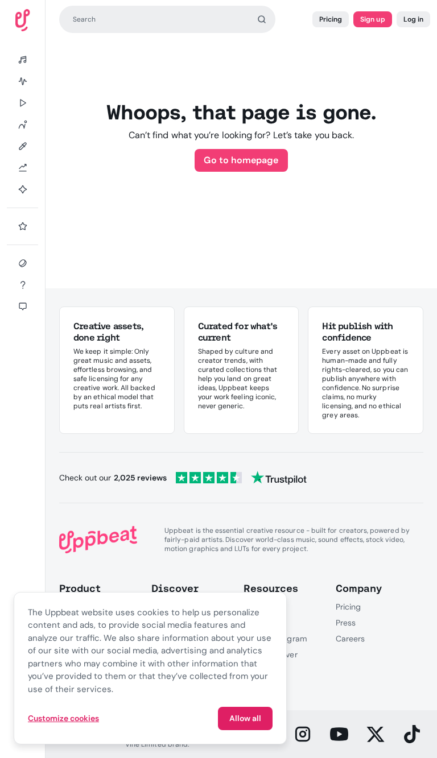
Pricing (330, 19)
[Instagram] (303, 734)
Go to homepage (241, 160)
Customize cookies (63, 718)
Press (346, 623)
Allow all (245, 718)
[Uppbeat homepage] (22, 20)
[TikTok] (412, 734)
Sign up (372, 19)
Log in (413, 19)
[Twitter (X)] (375, 734)
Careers (350, 638)
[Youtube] (339, 734)
